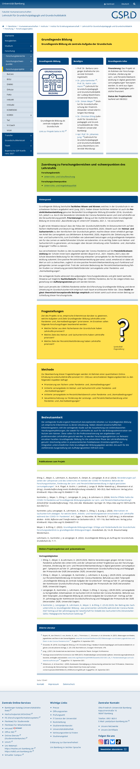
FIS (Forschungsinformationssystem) (21, 717)
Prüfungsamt (59, 715)
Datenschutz (69, 684)
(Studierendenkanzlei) (15, 738)
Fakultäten (12, 26)
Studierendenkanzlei (62, 725)
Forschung (9, 28)
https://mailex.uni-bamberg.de (19, 748)
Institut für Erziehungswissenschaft (64, 26)
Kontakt (40, 684)
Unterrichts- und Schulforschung (59, 176)
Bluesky (112, 741)
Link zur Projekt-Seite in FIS (52, 131)
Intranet (8, 728)
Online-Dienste (12, 735)
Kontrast (110, 4)
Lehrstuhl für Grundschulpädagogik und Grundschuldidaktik (34, 15)
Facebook (106, 741)
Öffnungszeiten (60, 711)
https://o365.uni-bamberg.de (18, 751)
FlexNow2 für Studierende (17, 721)
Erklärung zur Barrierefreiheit (64, 742)
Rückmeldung (59, 722)
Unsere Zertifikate (109, 730)
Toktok (118, 741)
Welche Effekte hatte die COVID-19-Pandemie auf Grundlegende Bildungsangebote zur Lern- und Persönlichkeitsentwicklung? (85, 498)
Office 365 (9, 732)
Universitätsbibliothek (63, 729)
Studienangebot (60, 736)
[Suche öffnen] (134, 3)
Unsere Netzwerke (109, 726)
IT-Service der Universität (65, 718)
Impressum (53, 684)
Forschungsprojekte (24, 28)
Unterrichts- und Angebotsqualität (60, 185)
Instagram (100, 741)
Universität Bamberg (13, 3)
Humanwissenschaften (28, 26)
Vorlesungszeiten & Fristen (65, 732)
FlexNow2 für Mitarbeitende (18, 725)
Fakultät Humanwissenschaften (16, 12)
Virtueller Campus (13, 755)
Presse (56, 707)
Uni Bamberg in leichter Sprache (65, 747)
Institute (44, 26)
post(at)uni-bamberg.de (116, 721)
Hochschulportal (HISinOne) (18, 714)
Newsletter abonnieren (111, 749)
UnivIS (8, 742)
